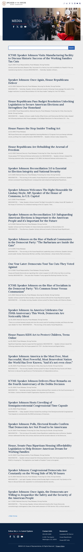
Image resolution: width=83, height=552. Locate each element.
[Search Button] (64, 3)
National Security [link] (22, 86)
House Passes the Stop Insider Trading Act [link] (34, 128)
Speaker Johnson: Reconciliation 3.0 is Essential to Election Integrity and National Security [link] (37, 170)
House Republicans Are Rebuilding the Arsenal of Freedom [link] (38, 148)
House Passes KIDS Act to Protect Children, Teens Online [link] (39, 336)
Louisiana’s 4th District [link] (66, 534)
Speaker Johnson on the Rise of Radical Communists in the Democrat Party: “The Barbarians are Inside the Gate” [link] (41, 242)
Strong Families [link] (44, 65)
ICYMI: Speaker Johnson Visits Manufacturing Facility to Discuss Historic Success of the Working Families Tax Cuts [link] (40, 58)
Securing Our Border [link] (44, 86)
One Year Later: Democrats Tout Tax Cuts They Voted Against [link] (41, 265)
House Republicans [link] (65, 537)
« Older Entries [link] (12, 516)
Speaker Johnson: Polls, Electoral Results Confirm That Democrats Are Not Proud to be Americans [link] (38, 425)
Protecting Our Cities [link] (57, 111)
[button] (67, 3)
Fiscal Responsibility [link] (23, 65)
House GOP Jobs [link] (65, 540)
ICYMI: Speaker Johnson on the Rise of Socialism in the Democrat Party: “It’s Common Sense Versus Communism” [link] (39, 288)
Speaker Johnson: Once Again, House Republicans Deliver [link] (38, 81)
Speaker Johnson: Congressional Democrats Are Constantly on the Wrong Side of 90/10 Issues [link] (37, 472)
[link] (14, 3)
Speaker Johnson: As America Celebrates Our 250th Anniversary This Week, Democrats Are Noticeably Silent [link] (36, 313)
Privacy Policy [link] (60, 546)
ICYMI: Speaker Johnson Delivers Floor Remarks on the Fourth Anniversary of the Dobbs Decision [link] (39, 382)
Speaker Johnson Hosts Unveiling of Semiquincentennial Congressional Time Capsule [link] (38, 404)
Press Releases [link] (34, 65)
